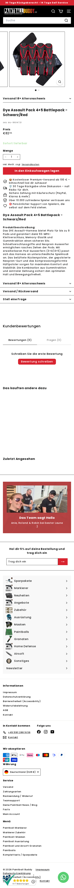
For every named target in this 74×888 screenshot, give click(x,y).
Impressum (10, 692)
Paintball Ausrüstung (16, 841)
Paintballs (9, 850)
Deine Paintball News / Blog (20, 805)
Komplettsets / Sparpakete (20, 854)
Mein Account (11, 814)
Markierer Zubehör (14, 832)
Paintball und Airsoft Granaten (22, 845)
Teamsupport (11, 800)
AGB (5, 710)
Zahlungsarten (12, 791)
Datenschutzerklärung (17, 696)
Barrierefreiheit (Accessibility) (22, 701)
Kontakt (8, 714)
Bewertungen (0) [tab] (20, 340)
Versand (8, 787)
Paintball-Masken (14, 837)
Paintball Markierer (15, 827)
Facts (6, 809)
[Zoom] (59, 82)
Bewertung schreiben (37, 362)
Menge (8, 150)
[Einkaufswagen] (61, 11)
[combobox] (37, 20)
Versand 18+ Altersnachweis (24, 98)
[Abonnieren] (63, 561)
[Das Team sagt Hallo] (37, 499)
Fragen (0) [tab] (54, 340)
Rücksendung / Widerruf (18, 796)
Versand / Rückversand (20, 291)
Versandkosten (30, 164)
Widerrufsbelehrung (15, 705)
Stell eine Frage (15, 299)
